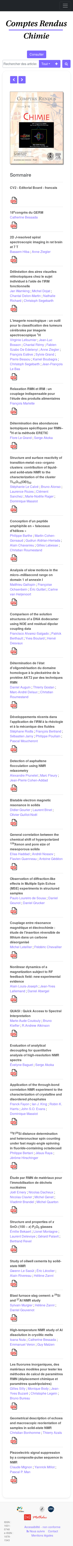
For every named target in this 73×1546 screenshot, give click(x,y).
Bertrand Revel (21, 1241)
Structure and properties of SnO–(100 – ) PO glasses (32, 1224)
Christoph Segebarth (39, 300)
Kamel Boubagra (45, 359)
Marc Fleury (48, 775)
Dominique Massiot (24, 501)
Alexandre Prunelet (24, 775)
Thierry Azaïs (52, 1432)
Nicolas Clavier (21, 1197)
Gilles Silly (17, 1388)
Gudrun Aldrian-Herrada (43, 540)
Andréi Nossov (42, 854)
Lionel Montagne (45, 1231)
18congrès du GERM (26, 212)
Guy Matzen (46, 1344)
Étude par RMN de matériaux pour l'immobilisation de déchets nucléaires (36, 1182)
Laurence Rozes (22, 491)
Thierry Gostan (43, 687)
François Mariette (22, 403)
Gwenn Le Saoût (22, 1270)
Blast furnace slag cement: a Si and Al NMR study (35, 1298)
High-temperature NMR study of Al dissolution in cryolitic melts (36, 1332)
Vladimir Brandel (22, 1201)
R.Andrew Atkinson (36, 1025)
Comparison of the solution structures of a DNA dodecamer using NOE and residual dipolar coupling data (34, 621)
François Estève (21, 354)
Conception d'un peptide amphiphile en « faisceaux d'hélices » (30, 526)
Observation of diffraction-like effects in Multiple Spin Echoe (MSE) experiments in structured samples (34, 885)
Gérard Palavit (48, 1236)
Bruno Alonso (51, 486)
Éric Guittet (38, 589)
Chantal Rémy (33, 344)
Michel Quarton (47, 1201)
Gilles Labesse (47, 545)
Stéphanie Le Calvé (24, 486)
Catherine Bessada (24, 217)
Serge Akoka (43, 437)
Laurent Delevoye (22, 1236)
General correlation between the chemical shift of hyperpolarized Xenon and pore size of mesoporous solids (34, 841)
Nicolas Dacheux (41, 1192)
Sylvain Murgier (21, 1305)
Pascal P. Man (20, 1471)
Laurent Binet (42, 809)
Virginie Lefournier (23, 339)
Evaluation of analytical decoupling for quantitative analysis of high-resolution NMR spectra (34, 1052)
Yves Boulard (35, 638)
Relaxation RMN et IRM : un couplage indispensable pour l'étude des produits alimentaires (35, 393)
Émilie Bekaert (20, 1231)
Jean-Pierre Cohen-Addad (29, 780)
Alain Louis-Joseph (24, 986)
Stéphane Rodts (21, 731)
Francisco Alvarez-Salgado (29, 633)
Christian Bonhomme (25, 1432)
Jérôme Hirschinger (24, 1157)
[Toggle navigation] (65, 6)
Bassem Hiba (19, 251)
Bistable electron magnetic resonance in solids (30, 802)
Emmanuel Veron (22, 1344)
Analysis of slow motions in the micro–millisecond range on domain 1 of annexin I (34, 575)
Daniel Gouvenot (22, 1310)
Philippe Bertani (21, 1153)
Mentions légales (42, 1535)
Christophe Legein (44, 1393)
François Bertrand (48, 731)
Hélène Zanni (44, 1275)
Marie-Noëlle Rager (39, 496)
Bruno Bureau (20, 1398)
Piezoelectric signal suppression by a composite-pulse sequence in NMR (36, 1457)
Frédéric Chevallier (48, 947)
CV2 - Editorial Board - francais (33, 187)
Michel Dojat (41, 291)
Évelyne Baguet (21, 1064)
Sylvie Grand (44, 354)
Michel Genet (44, 1197)
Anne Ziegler (41, 251)
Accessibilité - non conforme (42, 1527)
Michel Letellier (21, 947)
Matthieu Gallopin (22, 584)
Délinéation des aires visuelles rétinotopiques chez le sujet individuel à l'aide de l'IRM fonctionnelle (33, 278)
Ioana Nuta (18, 1339)
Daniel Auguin (20, 687)
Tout (44, 63)
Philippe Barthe (21, 535)
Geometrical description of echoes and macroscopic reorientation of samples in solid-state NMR (36, 1423)
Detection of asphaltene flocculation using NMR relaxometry (28, 766)
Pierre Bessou (20, 359)
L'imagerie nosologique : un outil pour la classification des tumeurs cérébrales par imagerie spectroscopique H (36, 327)
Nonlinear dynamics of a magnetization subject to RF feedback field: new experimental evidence (35, 974)
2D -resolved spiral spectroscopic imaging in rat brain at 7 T (36, 242)
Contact (53, 1531)
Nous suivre (37, 1531)
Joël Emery (18, 1192)
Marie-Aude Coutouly (25, 1020)
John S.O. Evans (33, 1108)
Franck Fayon (19, 1104)
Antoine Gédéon (51, 858)
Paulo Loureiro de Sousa (28, 898)
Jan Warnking (20, 291)
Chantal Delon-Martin (25, 295)
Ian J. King (39, 1104)
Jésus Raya (44, 1153)
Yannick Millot (44, 1467)
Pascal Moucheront (24, 741)
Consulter (37, 54)
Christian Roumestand (26, 550)
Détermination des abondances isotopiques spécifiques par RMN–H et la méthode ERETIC (36, 428)
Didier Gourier (20, 809)
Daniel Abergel (38, 991)
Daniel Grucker (34, 902)
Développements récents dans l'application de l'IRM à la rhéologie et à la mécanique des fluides (36, 721)
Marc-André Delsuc (24, 692)
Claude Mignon (21, 1467)
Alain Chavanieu (22, 545)
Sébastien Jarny (21, 736)
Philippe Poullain (48, 736)
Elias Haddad (20, 854)
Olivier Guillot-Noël (23, 814)
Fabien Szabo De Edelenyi (33, 347)
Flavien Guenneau (23, 858)
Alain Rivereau (20, 1275)
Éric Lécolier (45, 1270)
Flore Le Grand (21, 437)
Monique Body (38, 1388)
